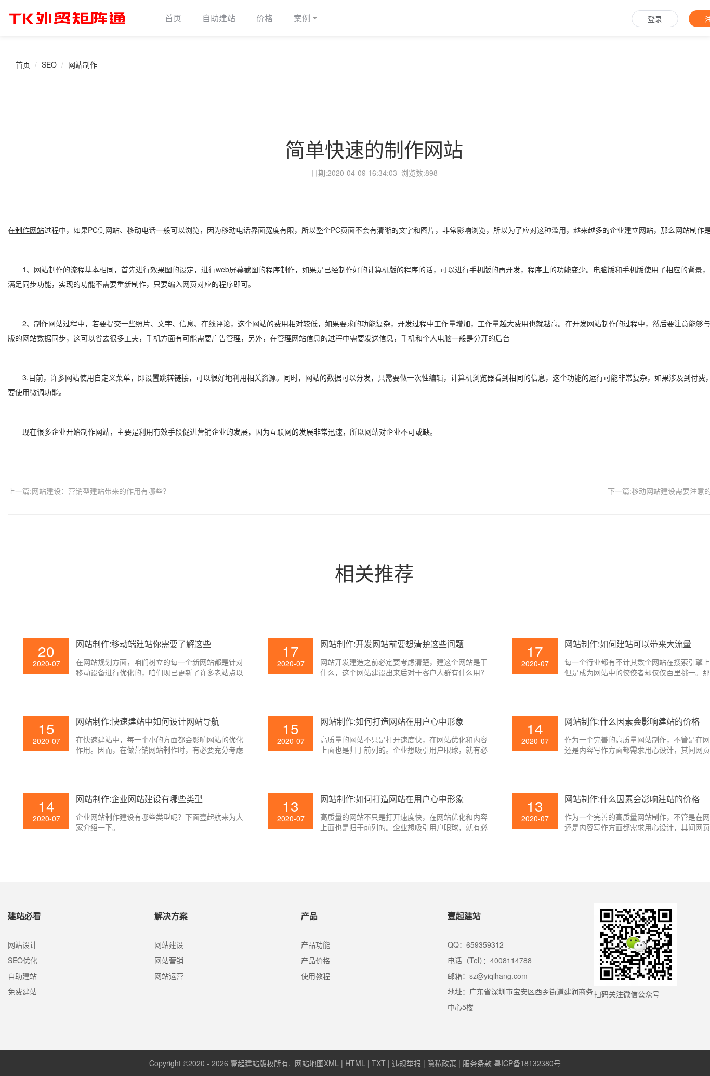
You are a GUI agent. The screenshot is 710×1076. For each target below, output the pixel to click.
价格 (264, 18)
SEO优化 (22, 960)
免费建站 (22, 991)
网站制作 (82, 64)
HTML (355, 1063)
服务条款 (477, 1063)
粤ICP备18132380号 (527, 1063)
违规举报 (406, 1063)
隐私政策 (441, 1063)
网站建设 (168, 944)
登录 (655, 19)
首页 (173, 18)
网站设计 (22, 944)
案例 (302, 18)
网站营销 (168, 960)
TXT (379, 1063)
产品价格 (315, 960)
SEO (49, 64)
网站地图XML (317, 1063)
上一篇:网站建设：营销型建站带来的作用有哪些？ (89, 490)
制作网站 (29, 230)
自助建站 (218, 18)
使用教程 (315, 975)
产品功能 (315, 944)
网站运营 (168, 975)
